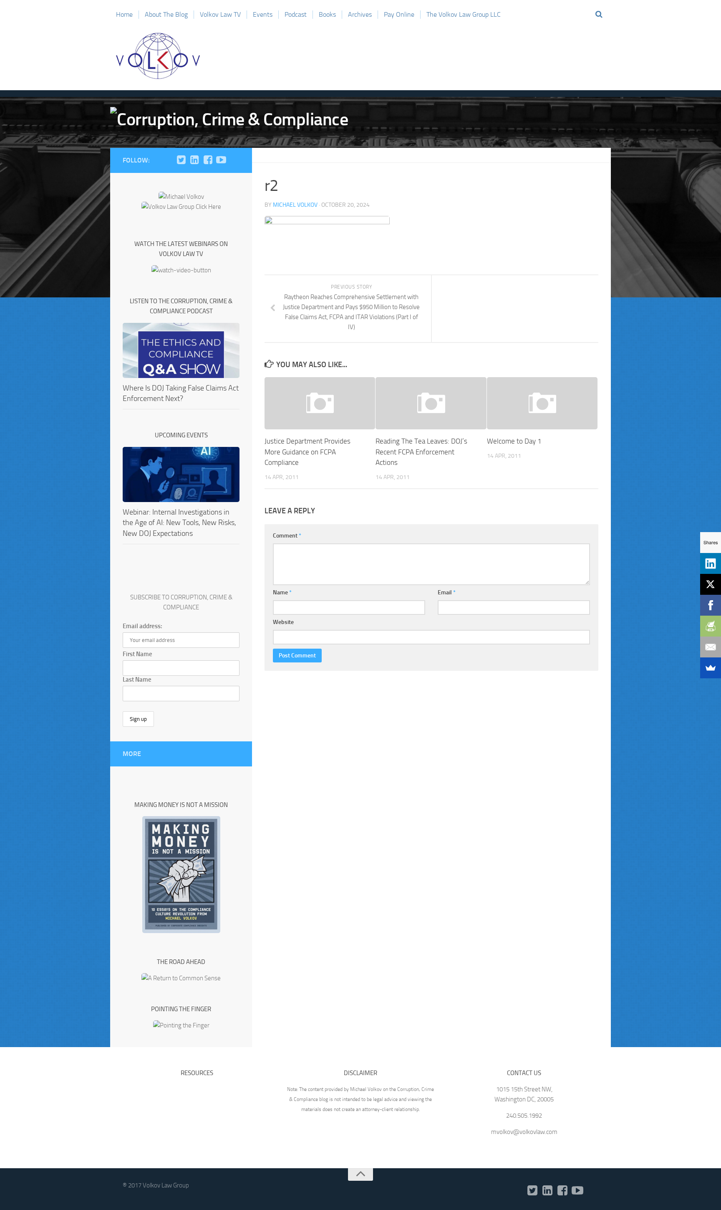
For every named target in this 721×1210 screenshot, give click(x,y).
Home (124, 14)
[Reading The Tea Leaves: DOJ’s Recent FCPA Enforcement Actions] (431, 403)
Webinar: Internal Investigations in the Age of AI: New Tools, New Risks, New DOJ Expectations (179, 522)
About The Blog (166, 14)
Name (282, 592)
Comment (287, 535)
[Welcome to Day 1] (542, 403)
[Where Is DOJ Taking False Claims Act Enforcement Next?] (181, 350)
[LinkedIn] (194, 160)
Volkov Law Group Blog (158, 56)
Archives (360, 14)
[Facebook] (208, 160)
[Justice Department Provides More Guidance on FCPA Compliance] (320, 403)
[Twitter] (181, 160)
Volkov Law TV (220, 14)
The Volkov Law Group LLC (463, 14)
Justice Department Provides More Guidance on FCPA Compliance (307, 452)
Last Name (137, 679)
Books (327, 14)
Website (283, 622)
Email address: (142, 626)
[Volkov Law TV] (221, 160)
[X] (710, 584)
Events (262, 14)
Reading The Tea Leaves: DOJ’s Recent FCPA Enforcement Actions (421, 452)
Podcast (296, 14)
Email (447, 592)
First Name (137, 654)
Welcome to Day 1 (514, 441)
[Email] (710, 647)
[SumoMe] (710, 667)
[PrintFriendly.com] (710, 626)
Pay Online (399, 14)
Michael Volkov (295, 204)
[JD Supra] (234, 160)
